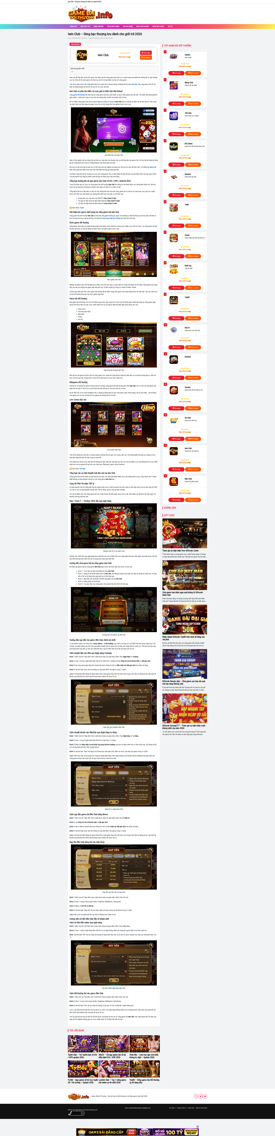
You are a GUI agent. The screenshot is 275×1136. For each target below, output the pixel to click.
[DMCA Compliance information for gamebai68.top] (76, 1113)
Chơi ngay (147, 53)
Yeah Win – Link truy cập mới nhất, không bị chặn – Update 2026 (144, 1056)
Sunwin (187, 387)
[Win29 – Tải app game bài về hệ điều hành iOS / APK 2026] (114, 1043)
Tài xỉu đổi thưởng (113, 26)
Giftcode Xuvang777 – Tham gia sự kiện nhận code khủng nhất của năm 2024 (183, 726)
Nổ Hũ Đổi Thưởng (158, 26)
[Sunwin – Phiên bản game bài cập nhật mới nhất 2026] (174, 390)
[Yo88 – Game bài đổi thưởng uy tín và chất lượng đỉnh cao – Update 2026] (174, 207)
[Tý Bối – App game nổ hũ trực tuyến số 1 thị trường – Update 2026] (83, 1069)
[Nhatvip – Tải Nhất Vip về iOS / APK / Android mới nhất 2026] (174, 269)
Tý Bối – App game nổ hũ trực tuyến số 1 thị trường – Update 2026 (83, 1081)
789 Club (188, 113)
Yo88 (187, 204)
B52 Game (188, 143)
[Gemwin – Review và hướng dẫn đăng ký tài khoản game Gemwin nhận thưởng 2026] (174, 177)
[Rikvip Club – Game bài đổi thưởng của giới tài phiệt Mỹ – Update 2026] (174, 85)
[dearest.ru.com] (78, 1096)
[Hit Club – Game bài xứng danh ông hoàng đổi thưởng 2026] (174, 420)
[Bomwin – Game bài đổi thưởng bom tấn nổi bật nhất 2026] (174, 359)
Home (69, 38)
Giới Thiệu (172, 1108)
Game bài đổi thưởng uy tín (90, 1110)
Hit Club (188, 418)
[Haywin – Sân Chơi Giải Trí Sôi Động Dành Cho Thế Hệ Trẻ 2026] (174, 56)
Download (147, 58)
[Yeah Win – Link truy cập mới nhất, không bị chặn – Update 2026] (145, 1043)
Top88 (187, 297)
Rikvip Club (189, 82)
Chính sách (191, 1108)
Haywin (187, 55)
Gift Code (169, 515)
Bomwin (188, 357)
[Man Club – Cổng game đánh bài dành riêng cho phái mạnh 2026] (174, 481)
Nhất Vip (188, 266)
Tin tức (170, 26)
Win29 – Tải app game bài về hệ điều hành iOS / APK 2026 (112, 1056)
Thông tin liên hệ (181, 1108)
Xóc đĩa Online (128, 26)
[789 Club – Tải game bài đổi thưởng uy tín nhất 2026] (174, 116)
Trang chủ (73, 26)
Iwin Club (188, 448)
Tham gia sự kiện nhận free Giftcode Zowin (180, 550)
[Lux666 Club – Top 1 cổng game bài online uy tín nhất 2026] (114, 1069)
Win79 (187, 328)
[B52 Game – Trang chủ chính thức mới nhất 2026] (174, 146)
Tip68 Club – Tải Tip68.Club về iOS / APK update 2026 (82, 1056)
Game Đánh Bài (98, 26)
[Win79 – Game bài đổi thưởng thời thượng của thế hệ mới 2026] (174, 329)
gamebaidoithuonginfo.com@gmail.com (139, 1108)
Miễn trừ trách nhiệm (201, 1108)
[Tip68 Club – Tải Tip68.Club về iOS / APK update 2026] (83, 1043)
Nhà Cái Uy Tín (85, 26)
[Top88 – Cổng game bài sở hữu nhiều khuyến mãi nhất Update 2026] (174, 300)
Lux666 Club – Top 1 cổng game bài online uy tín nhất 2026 (112, 1081)
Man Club (188, 479)
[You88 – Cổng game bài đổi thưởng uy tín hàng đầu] (145, 1069)
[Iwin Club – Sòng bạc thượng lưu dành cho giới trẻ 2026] (81, 55)
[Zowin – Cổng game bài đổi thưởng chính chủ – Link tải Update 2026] (174, 238)
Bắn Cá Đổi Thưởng (142, 26)
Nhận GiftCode (123, 57)
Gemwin (188, 174)
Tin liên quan (77, 1030)
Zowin (187, 235)
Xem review (194, 73)
